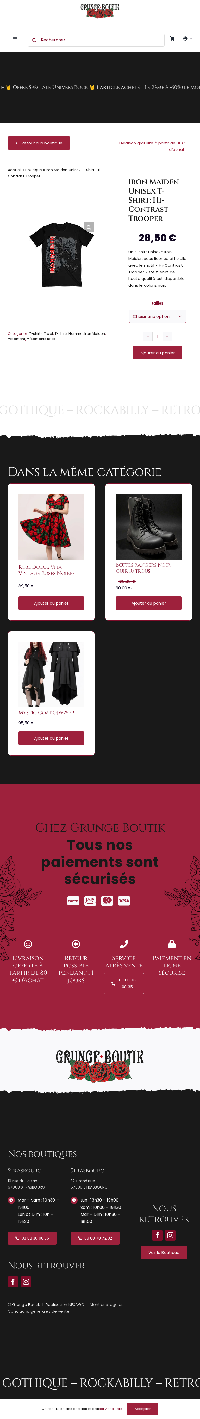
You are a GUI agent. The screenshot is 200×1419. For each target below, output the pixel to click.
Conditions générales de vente (39, 1311)
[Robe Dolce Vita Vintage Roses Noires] (51, 497)
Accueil (15, 169)
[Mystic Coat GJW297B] (51, 645)
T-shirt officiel (41, 333)
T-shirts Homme (69, 333)
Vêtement (16, 338)
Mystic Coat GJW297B (46, 712)
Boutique (33, 169)
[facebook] (13, 1281)
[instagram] (26, 1281)
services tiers (110, 1408)
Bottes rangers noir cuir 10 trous (143, 568)
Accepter (143, 1408)
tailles (157, 303)
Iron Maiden (94, 333)
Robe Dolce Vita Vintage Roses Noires (46, 570)
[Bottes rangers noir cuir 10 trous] (149, 497)
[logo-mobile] (100, 6)
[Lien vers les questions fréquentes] (100, 87)
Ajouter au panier (157, 353)
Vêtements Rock (41, 338)
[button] (89, 227)
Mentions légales (106, 1304)
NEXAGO (76, 1304)
